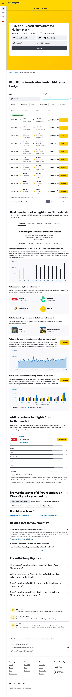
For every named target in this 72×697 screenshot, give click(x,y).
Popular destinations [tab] (33, 505)
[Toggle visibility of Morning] (15, 407)
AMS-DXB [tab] (57, 223)
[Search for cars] (3, 12)
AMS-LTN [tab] (39, 223)
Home (10, 72)
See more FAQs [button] (39, 551)
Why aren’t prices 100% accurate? (22, 651)
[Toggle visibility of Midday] (23, 407)
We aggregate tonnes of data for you (22, 648)
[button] (3, 3)
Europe (16, 72)
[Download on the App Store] (59, 672)
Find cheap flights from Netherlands (21, 539)
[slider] (70, 99)
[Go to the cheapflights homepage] (14, 3)
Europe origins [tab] (35, 501)
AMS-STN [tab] (22, 223)
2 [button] (51, 202)
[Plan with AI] (3, 16)
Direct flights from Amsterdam (19, 515)
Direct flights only (49, 33)
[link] (62, 439)
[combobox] (33, 33)
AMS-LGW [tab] (31, 223)
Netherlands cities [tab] (17, 505)
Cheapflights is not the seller (20, 644)
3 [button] (55, 202)
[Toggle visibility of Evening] (39, 407)
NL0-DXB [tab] (22, 244)
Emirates (21, 436)
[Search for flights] (3, 8)
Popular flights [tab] (47, 505)
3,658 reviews (23, 442)
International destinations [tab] (51, 501)
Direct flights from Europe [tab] (19, 501)
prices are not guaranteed (47, 638)
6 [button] (63, 202)
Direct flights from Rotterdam (48, 515)
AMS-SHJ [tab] (48, 223)
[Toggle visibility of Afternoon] (31, 407)
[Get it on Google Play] (59, 667)
